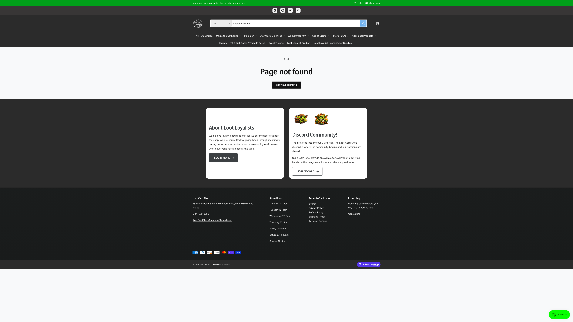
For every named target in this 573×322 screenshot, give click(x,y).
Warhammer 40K (297, 35)
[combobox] (299, 23)
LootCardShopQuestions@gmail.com (212, 220)
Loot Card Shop (206, 264)
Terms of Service (318, 221)
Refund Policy (316, 212)
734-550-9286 (201, 213)
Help (360, 3)
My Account (375, 3)
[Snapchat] (298, 10)
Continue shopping (286, 85)
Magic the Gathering (227, 35)
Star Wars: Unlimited (271, 35)
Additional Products (362, 35)
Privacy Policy (316, 208)
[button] (377, 23)
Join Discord (305, 171)
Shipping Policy (317, 216)
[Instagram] (282, 10)
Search (312, 203)
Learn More (222, 157)
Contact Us (354, 213)
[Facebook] (274, 10)
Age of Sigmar (319, 35)
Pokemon (249, 35)
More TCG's (339, 35)
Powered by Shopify (221, 264)
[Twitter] (290, 10)
